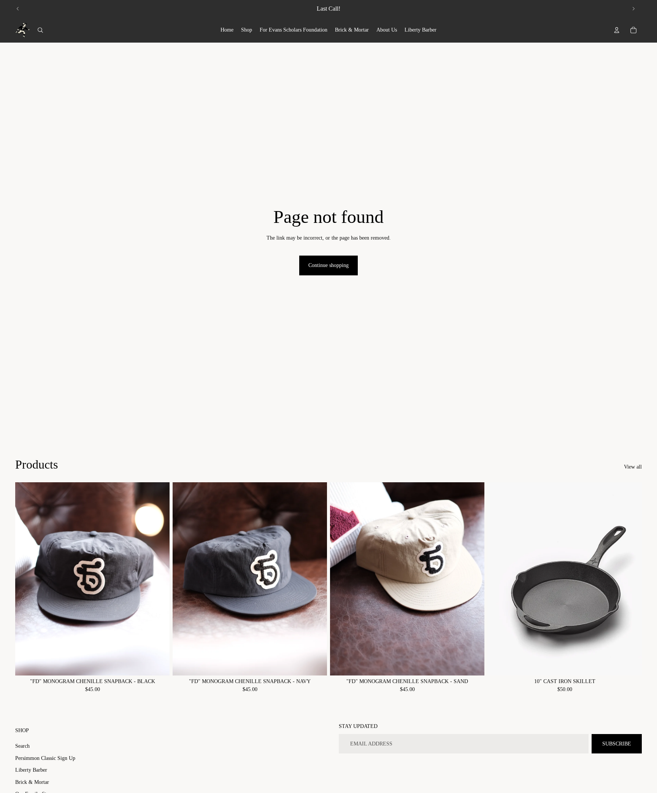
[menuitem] (227, 30)
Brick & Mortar (32, 782)
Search (22, 746)
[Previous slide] (18, 8)
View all (633, 467)
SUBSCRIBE (616, 744)
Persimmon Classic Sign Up (45, 758)
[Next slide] (633, 8)
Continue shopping (328, 265)
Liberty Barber (31, 770)
